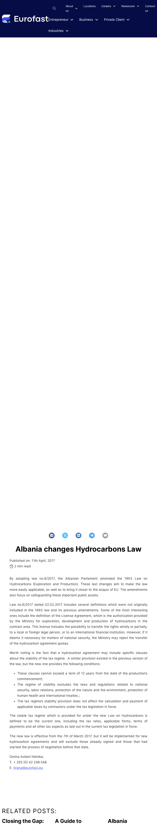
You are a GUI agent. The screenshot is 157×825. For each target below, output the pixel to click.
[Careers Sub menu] (114, 6)
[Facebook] (52, 535)
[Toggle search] (54, 8)
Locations (89, 6)
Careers (106, 6)
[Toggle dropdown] (72, 19)
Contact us (150, 8)
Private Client (114, 20)
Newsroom (128, 6)
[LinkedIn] (78, 535)
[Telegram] (92, 535)
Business (86, 20)
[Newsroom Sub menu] (138, 6)
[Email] (105, 535)
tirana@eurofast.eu (28, 768)
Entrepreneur (58, 20)
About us (69, 8)
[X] (65, 535)
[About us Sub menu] (76, 8)
